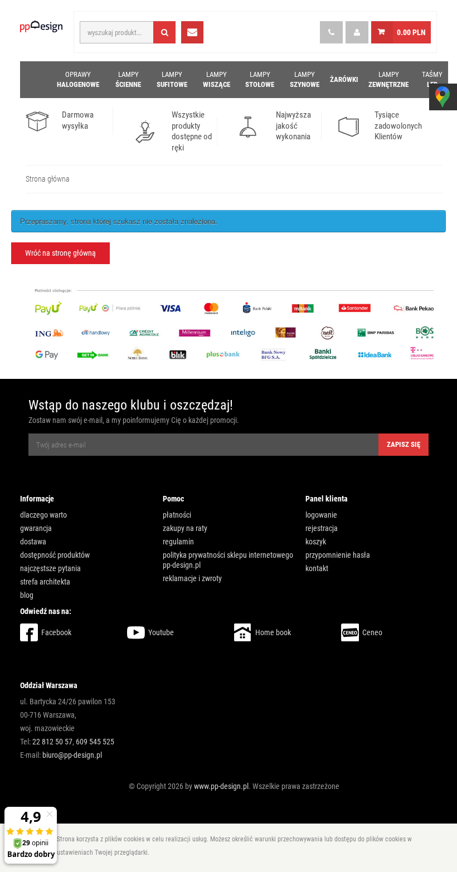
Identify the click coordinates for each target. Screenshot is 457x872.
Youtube (161, 632)
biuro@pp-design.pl (72, 755)
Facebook (56, 632)
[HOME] (34, 80)
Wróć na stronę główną (60, 253)
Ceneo (372, 632)
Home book (273, 632)
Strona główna (48, 178)
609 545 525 (95, 741)
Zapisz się (403, 444)
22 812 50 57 (52, 741)
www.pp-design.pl (221, 786)
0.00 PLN (411, 32)
